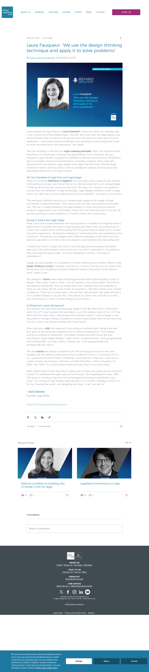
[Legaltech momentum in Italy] (104, 463)
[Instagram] (74, 592)
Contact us (67, 572)
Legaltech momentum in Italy (100, 483)
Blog (84, 572)
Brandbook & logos (74, 579)
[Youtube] (87, 592)
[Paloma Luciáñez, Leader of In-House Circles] (45, 463)
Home (59, 565)
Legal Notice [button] (58, 613)
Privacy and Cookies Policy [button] (75, 613)
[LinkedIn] (81, 592)
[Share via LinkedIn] (42, 417)
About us (68, 565)
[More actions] (121, 38)
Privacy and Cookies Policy (46, 668)
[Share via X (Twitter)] (35, 417)
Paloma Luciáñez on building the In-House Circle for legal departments (43, 485)
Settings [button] (91, 613)
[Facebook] (67, 592)
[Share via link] (49, 417)
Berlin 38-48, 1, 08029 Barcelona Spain (74, 586)
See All (128, 442)
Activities (78, 565)
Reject (106, 661)
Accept (134, 661)
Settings (78, 661)
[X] (61, 592)
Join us (77, 572)
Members (88, 565)
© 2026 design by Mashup (74, 604)
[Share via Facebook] (28, 417)
